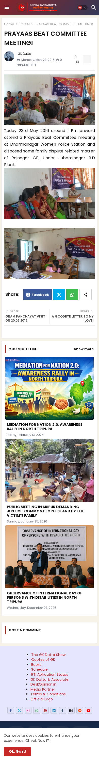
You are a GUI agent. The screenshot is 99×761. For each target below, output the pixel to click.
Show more (84, 349)
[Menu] (7, 8)
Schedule (39, 669)
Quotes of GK (43, 659)
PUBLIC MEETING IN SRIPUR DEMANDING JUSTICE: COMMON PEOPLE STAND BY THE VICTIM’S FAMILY (45, 511)
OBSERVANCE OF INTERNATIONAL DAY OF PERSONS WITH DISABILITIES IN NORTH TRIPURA (44, 597)
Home (9, 24)
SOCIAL (24, 24)
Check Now (35, 740)
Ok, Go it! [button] (17, 751)
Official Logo (41, 699)
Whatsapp (72, 294)
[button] (82, 7)
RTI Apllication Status (49, 674)
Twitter (59, 294)
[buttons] (10, 710)
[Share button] (85, 294)
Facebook (40, 294)
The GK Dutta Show (48, 654)
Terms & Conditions (48, 694)
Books (36, 664)
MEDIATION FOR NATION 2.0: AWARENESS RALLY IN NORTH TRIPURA (44, 427)
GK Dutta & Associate (49, 679)
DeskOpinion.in (43, 684)
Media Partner (42, 689)
